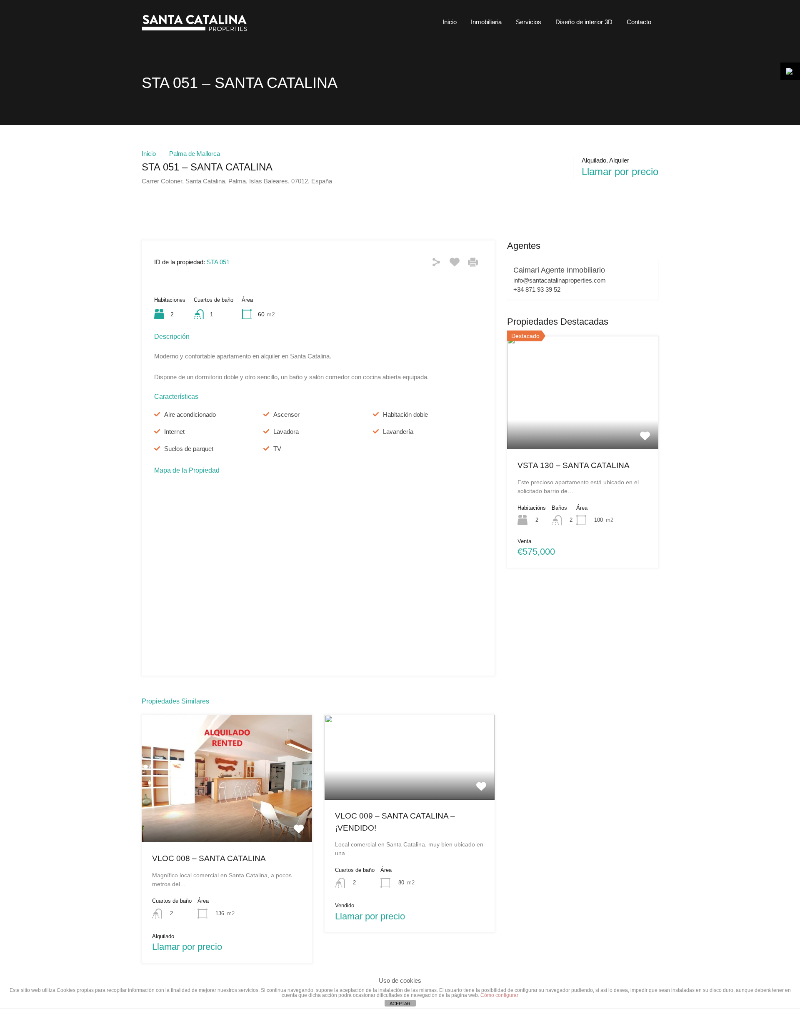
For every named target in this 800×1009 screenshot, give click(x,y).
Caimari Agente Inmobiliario (559, 270)
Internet (174, 431)
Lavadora (286, 431)
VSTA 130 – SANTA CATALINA (574, 465)
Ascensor (286, 414)
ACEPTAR (400, 1003)
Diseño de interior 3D (583, 21)
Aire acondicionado (190, 414)
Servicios (528, 21)
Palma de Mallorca (194, 153)
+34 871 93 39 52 (536, 289)
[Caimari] (198, 31)
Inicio (449, 21)
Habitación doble (405, 414)
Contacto (639, 21)
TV (277, 448)
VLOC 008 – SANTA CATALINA (209, 858)
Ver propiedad (226, 817)
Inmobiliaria (486, 21)
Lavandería (398, 431)
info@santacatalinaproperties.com (559, 280)
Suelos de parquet (188, 448)
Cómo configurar (499, 995)
